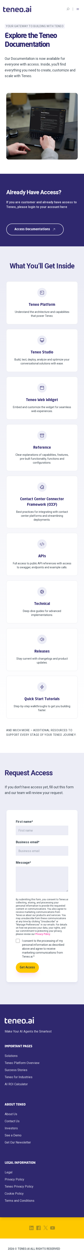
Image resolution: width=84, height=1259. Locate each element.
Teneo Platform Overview (22, 1063)
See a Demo (13, 1135)
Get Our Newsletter (18, 1142)
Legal (8, 1172)
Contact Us (12, 1121)
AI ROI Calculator (16, 1084)
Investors (11, 1128)
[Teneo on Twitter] (45, 1228)
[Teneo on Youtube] (52, 1228)
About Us (11, 1114)
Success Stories (16, 1070)
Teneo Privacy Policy (19, 1186)
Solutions (11, 1056)
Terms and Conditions (19, 1201)
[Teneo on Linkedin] (31, 1228)
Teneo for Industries (18, 1077)
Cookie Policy (14, 1193)
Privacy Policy (42, 934)
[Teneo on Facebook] (38, 1228)
